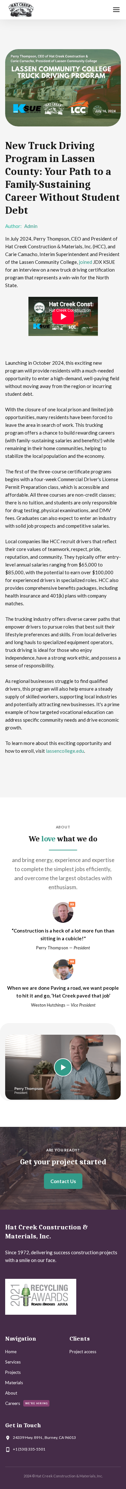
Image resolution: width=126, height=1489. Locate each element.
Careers (12, 1403)
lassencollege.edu (65, 751)
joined (85, 262)
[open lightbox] (63, 1067)
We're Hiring (36, 1403)
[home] (21, 9)
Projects (13, 1372)
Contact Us (63, 1181)
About (11, 1393)
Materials (14, 1382)
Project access (82, 1351)
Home (10, 1351)
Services (13, 1362)
